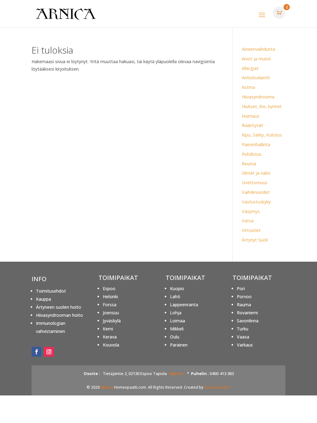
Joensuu (111, 313)
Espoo (109, 288)
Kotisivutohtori (217, 387)
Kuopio (177, 288)
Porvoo (244, 296)
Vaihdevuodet (256, 192)
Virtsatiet (251, 230)
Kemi (108, 329)
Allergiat (250, 68)
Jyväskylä (112, 321)
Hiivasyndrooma (258, 97)
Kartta (176, 373)
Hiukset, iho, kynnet (262, 106)
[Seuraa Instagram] (49, 352)
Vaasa (243, 337)
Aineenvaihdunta (258, 49)
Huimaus (250, 116)
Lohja (175, 313)
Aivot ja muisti (256, 59)
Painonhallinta (256, 144)
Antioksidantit (256, 78)
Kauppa (43, 299)
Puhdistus (252, 154)
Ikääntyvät (252, 125)
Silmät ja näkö (256, 173)
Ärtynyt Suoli (255, 240)
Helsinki (110, 296)
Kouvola (111, 345)
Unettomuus (254, 182)
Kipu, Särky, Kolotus (262, 135)
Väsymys (251, 211)
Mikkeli (177, 329)
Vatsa (248, 221)
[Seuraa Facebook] (36, 352)
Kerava (110, 337)
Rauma (244, 304)
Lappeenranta (184, 304)
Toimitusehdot (51, 291)
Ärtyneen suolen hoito (58, 307)
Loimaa (177, 321)
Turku (242, 329)
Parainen (179, 345)
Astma (248, 87)
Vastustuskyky (256, 202)
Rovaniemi (247, 313)
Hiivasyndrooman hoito (59, 315)
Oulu (174, 337)
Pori (241, 288)
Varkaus (245, 345)
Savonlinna (247, 321)
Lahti (175, 296)
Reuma (249, 164)
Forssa (109, 304)
